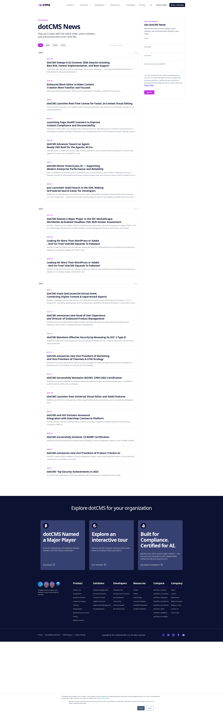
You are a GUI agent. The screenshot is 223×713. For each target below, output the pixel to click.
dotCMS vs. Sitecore (159, 590)
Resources (115, 5)
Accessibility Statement (52, 635)
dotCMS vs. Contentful (160, 594)
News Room (175, 598)
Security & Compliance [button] (152, 564)
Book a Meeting (177, 5)
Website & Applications (100, 590)
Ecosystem (130, 5)
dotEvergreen (77, 609)
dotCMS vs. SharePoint (161, 601)
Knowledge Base (98, 609)
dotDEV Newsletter (139, 609)
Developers (99, 5)
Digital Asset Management (102, 605)
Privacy (40, 635)
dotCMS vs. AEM (158, 609)
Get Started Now (118, 609)
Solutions (84, 5)
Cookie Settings (80, 635)
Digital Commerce (99, 601)
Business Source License (81, 613)
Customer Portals (99, 598)
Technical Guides (118, 605)
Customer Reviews (139, 601)
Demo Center (161, 5)
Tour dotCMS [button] (99, 564)
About (173, 590)
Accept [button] (141, 708)
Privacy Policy (105, 698)
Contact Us (174, 609)
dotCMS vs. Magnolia (160, 598)
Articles (135, 590)
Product (70, 5)
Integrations (77, 594)
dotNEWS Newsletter (140, 605)
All (40, 45)
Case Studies (137, 598)
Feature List (77, 590)
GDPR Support (67, 635)
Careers (173, 594)
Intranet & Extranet (99, 594)
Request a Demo (78, 620)
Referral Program (177, 601)
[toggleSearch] (151, 5)
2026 (47, 45)
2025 (55, 45)
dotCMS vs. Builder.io (160, 613)
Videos (135, 594)
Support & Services (79, 601)
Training (76, 605)
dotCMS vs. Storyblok (160, 617)
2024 (63, 45)
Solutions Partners (79, 598)
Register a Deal (176, 605)
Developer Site (118, 590)
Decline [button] (150, 708)
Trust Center (175, 613)
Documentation (118, 598)
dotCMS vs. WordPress (160, 605)
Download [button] (49, 564)
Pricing (142, 5)
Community (117, 601)
